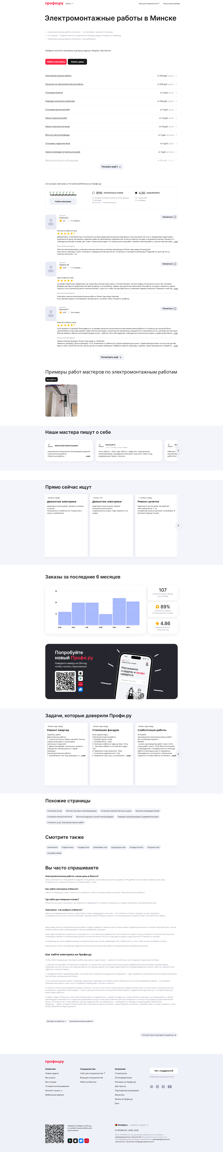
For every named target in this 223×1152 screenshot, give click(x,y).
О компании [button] (121, 1073)
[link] (56, 62)
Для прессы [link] (120, 1086)
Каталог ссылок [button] (52, 1090)
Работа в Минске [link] (88, 1082)
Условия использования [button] (57, 1086)
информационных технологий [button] (128, 1137)
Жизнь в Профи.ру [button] (124, 1099)
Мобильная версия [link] (54, 1094)
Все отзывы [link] (50, 1082)
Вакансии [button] (119, 1094)
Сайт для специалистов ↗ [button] (92, 1073)
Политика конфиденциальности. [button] (140, 1141)
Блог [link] (117, 1103)
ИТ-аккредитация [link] (123, 1077)
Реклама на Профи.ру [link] (125, 1082)
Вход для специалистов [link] (91, 1077)
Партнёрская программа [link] (127, 1090)
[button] (169, 217)
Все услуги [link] (50, 1077)
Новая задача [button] (52, 1073)
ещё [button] (88, 456)
